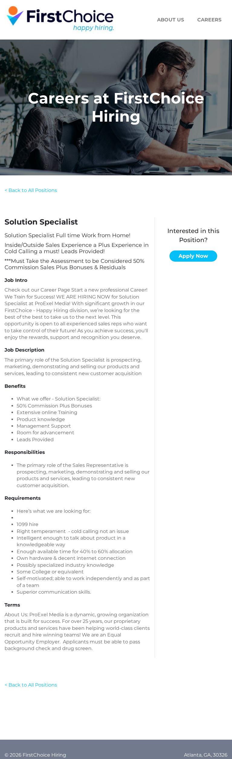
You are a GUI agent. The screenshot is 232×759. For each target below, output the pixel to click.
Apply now (193, 256)
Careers (209, 20)
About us (170, 20)
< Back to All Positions (31, 190)
